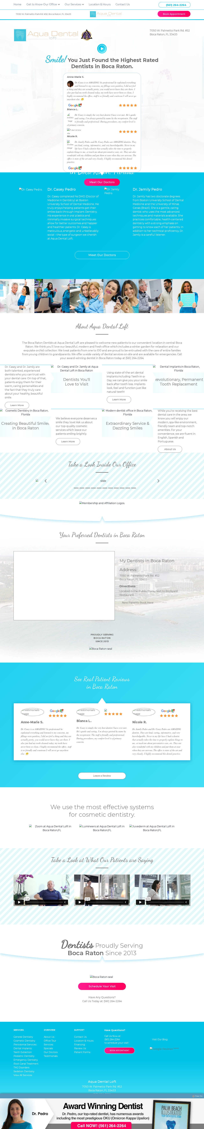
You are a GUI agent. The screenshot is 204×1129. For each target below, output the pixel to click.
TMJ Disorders (21, 1067)
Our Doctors (51, 1052)
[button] (46, 481)
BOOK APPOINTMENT (119, 1050)
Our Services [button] (73, 4)
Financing (79, 1044)
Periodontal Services (25, 1044)
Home (17, 4)
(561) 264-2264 (175, 5)
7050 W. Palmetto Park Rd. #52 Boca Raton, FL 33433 (43, 14)
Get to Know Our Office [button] (42, 4)
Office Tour (50, 1040)
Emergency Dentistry (26, 1059)
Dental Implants (23, 1048)
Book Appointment (174, 14)
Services (48, 1044)
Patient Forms (82, 1052)
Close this (198, 1096)
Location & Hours (99, 4)
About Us (170, 449)
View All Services (23, 1075)
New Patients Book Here (137, 602)
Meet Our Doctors (102, 182)
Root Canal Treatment (26, 1063)
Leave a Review (102, 775)
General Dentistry (23, 1036)
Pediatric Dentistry (24, 1056)
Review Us (80, 1048)
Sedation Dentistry (24, 1071)
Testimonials (51, 1056)
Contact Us (123, 4)
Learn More (17, 405)
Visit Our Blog (160, 1039)
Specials (48, 1048)
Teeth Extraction (23, 1052)
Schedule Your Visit (102, 986)
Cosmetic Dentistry (24, 1040)
